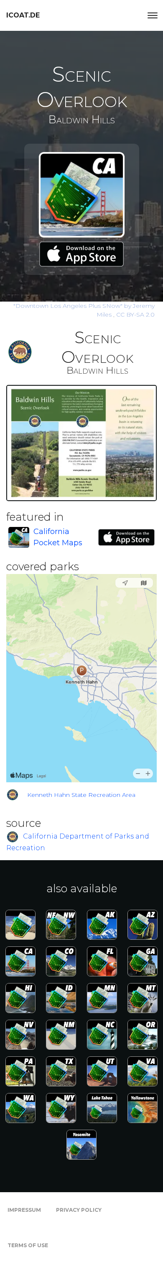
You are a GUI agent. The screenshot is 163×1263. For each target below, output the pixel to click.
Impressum (24, 1210)
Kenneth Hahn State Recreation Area (81, 795)
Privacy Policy (79, 1210)
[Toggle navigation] (152, 15)
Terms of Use (28, 1245)
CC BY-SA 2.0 (135, 314)
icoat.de (23, 15)
